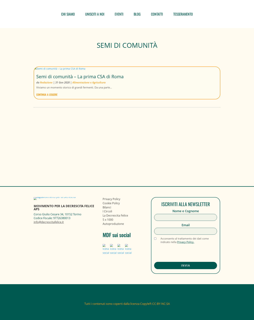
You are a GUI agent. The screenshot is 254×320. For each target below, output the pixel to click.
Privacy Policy (111, 199)
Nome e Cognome (185, 211)
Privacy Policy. (185, 242)
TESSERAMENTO (183, 14)
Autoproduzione (113, 224)
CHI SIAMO (68, 14)
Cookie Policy (111, 203)
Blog (137, 14)
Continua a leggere (46, 94)
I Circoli (107, 211)
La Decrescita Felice (115, 215)
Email (186, 225)
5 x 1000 (108, 220)
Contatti (157, 14)
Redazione (46, 82)
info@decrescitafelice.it (49, 222)
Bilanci (107, 207)
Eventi (119, 14)
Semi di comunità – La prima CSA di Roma (80, 76)
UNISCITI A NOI (94, 14)
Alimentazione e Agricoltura (89, 82)
